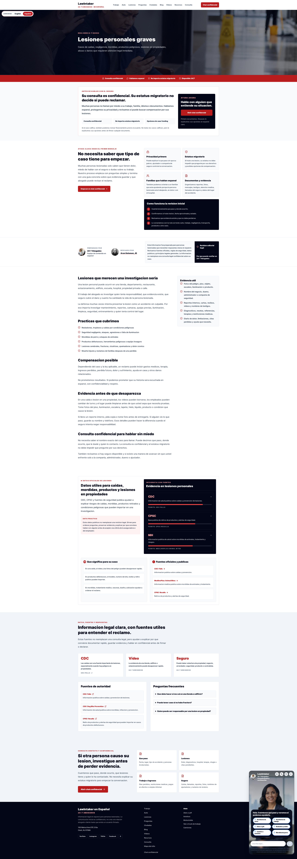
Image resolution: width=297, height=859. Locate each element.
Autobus (186, 816)
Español (28, 14)
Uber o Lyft (260, 826)
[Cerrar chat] (291, 774)
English (18, 14)
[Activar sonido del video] (277, 774)
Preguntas (142, 5)
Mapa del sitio (149, 846)
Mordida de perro (282, 832)
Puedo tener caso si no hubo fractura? (174, 702)
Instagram (93, 836)
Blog (161, 5)
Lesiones (132, 5)
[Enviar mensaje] (290, 843)
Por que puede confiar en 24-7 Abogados (207, 257)
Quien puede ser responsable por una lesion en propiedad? (184, 711)
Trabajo (116, 5)
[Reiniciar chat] (286, 774)
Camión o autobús (259, 832)
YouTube (82, 836)
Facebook (112, 836)
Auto (124, 5)
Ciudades (153, 5)
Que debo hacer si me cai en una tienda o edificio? (180, 694)
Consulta (188, 5)
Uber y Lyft (187, 813)
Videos (169, 5)
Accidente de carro (260, 820)
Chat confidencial (210, 5)
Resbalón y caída (282, 826)
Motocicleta (188, 820)
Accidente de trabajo (279, 820)
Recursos (178, 5)
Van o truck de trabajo (192, 824)
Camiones (187, 828)
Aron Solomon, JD (129, 253)
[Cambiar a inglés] (281, 774)
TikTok (103, 836)
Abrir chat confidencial (196, 113)
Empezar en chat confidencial (93, 189)
